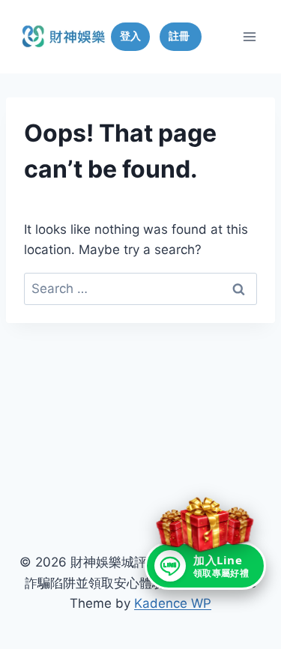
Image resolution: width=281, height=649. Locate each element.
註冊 (181, 36)
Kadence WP (172, 603)
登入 (130, 36)
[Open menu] (249, 36)
